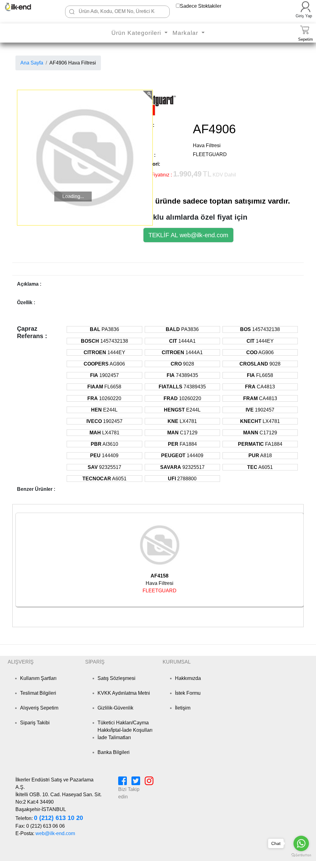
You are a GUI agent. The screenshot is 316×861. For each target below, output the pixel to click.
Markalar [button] (186, 33)
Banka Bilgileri (114, 752)
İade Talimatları (114, 737)
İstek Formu (188, 693)
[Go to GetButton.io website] (301, 855)
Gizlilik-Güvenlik (115, 707)
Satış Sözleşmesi (116, 678)
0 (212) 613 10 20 (58, 817)
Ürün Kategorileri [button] (137, 33)
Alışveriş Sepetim (39, 707)
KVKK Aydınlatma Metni (124, 693)
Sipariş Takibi (35, 722)
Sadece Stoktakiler (200, 6)
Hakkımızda (188, 678)
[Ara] (72, 11)
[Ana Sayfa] (24, 7)
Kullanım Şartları (38, 678)
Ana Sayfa (31, 62)
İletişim (182, 707)
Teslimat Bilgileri (38, 693)
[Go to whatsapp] (301, 843)
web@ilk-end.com (55, 833)
